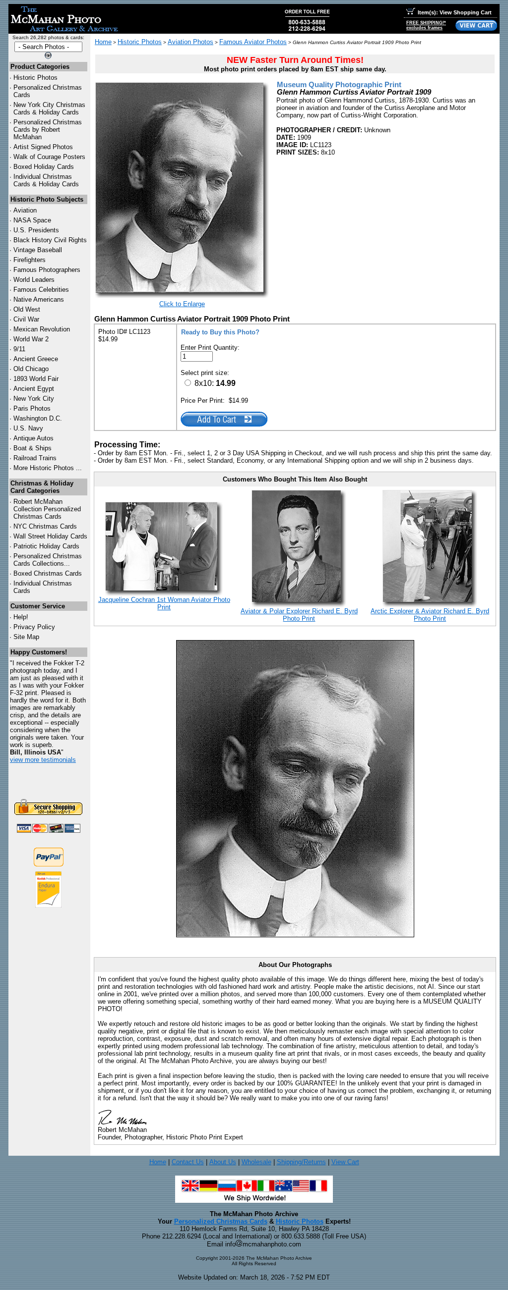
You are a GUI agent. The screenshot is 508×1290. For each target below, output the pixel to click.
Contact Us (188, 1162)
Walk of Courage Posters (49, 157)
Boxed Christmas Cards (47, 573)
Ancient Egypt (33, 388)
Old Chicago (31, 369)
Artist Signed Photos (43, 147)
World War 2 (31, 339)
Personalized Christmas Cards (220, 1221)
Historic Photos (35, 77)
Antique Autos (33, 438)
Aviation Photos (190, 42)
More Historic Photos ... (47, 468)
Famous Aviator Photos (253, 42)
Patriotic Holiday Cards (46, 546)
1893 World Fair (36, 378)
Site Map (26, 637)
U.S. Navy (28, 428)
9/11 (19, 349)
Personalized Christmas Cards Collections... (47, 559)
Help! (20, 617)
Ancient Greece (35, 359)
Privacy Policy (34, 627)
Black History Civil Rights (50, 240)
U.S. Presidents (36, 230)
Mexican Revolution (41, 329)
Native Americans (38, 299)
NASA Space (32, 220)
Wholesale (256, 1162)
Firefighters (29, 260)
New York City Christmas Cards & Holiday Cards (49, 108)
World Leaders (34, 279)
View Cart (345, 1162)
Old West (26, 309)
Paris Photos (32, 408)
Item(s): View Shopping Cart (455, 12)
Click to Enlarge (182, 304)
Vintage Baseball (37, 250)
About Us (222, 1162)
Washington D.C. (37, 418)
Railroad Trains (35, 458)
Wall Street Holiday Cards (50, 536)
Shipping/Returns (301, 1162)
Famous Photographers (46, 269)
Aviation (25, 210)
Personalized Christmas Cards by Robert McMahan (47, 129)
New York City (33, 398)
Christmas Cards (45, 526)
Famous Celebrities (41, 289)
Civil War (26, 319)
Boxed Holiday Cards (43, 166)
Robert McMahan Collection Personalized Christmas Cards (47, 509)
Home (103, 42)
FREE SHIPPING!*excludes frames (426, 25)
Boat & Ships (32, 448)
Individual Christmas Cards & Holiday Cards (46, 180)
